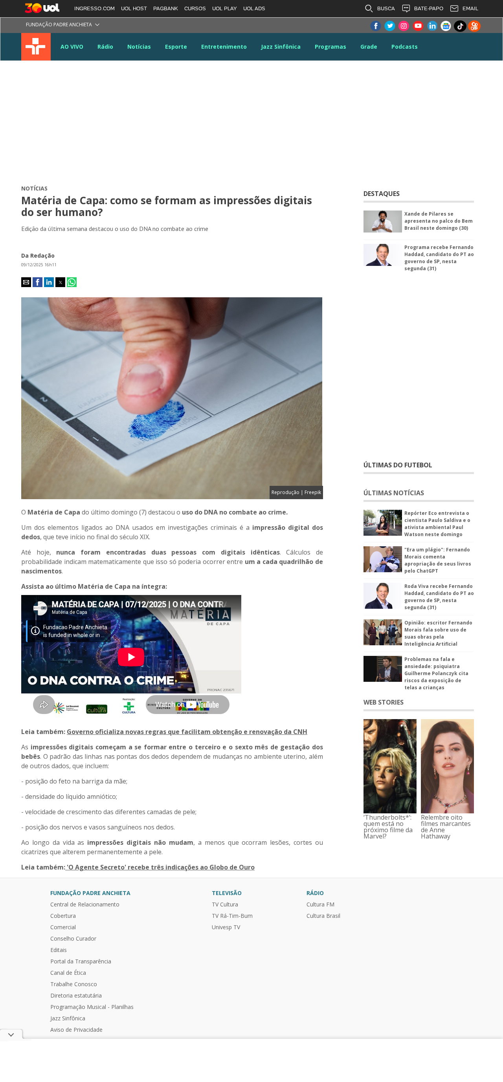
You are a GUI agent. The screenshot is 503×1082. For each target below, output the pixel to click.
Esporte (176, 46)
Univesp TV (226, 927)
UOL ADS (254, 8)
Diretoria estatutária (76, 995)
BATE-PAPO (428, 8)
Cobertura (63, 916)
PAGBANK (165, 8)
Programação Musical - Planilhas (92, 1007)
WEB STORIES (383, 702)
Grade (368, 46)
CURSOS (195, 8)
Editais (58, 950)
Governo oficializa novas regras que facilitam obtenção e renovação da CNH (187, 731)
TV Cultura (36, 46)
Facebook (375, 26)
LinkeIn (432, 26)
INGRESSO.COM (94, 8)
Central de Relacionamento (84, 904)
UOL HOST (134, 8)
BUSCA (386, 8)
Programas (330, 46)
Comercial (63, 927)
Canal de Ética (68, 973)
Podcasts (404, 46)
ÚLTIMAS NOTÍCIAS (393, 493)
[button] (26, 282)
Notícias (139, 46)
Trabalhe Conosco (73, 984)
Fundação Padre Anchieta (59, 24)
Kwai (474, 26)
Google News (446, 26)
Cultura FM (320, 904)
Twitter (389, 26)
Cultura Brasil (323, 916)
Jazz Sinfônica (281, 46)
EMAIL (470, 8)
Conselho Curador (73, 938)
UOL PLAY (224, 8)
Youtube (417, 26)
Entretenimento (224, 46)
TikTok (460, 26)
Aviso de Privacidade (76, 1030)
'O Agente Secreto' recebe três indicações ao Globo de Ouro (160, 867)
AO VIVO (72, 46)
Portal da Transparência (80, 961)
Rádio (105, 46)
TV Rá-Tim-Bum (232, 916)
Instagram (403, 26)
